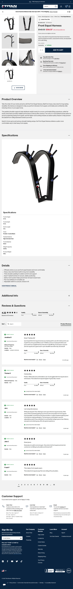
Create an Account (66, 536)
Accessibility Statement (50, 582)
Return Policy (41, 553)
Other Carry (57, 16)
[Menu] (69, 6)
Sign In (63, 532)
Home (39, 16)
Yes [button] (37, 359)
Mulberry (60, 71)
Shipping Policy (42, 556)
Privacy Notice (13, 582)
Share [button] (44, 359)
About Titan (29, 532)
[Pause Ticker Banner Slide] (69, 12)
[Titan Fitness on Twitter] (17, 562)
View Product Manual (9, 286)
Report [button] (40, 359)
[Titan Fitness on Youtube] (12, 562)
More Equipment (46, 16)
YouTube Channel (54, 536)
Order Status (41, 542)
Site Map (42, 582)
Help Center (41, 534)
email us (62, 507)
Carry (52, 16)
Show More (19, 87)
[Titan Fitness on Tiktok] (21, 562)
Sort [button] (3, 324)
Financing (28, 540)
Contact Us (41, 538)
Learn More (56, 58)
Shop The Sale (53, 11)
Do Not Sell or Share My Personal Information (28, 582)
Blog (51, 532)
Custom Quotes (42, 545)
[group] (11, 312)
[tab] (66, 324)
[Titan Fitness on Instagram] (3, 562)
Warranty (40, 549)
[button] (66, 6)
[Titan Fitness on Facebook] (7, 562)
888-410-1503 (18, 510)
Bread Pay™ (63, 62)
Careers (28, 536)
